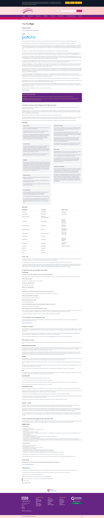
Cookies (49, 502)
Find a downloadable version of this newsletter (31, 30)
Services (61, 503)
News (25, 18)
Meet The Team (38, 501)
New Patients (61, 500)
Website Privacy (50, 500)
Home (23, 18)
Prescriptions (61, 502)
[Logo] (27, 11)
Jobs (37, 502)
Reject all (72, 2)
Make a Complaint (51, 504)
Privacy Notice (38, 505)
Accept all (67, 2)
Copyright (49, 503)
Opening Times (62, 504)
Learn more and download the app (28, 464)
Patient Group (38, 503)
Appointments (61, 501)
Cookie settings (28, 4)
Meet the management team (27, 322)
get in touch (53, 336)
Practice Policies (39, 504)
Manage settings (78, 2)
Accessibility (50, 501)
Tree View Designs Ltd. (27, 516)
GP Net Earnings (38, 500)
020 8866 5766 (28, 510)
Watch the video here (25, 90)
